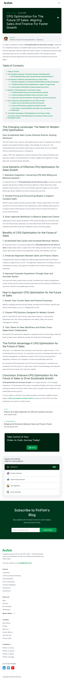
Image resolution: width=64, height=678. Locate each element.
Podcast (5, 603)
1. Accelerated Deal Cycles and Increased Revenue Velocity (29, 92)
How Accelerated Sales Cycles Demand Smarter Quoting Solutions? (32, 76)
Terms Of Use (7, 635)
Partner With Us (8, 632)
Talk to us (32, 447)
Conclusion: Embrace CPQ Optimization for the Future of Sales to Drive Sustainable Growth (30, 117)
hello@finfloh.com (25, 563)
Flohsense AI (6, 588)
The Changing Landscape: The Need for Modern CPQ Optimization (29, 74)
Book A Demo (48, 530)
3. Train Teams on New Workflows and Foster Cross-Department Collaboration (31, 109)
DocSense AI (7, 591)
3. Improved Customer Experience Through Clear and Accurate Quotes (33, 97)
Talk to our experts (15, 398)
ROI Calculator (7, 606)
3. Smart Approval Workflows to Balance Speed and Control (30, 87)
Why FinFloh (6, 623)
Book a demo (7, 613)
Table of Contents (13, 71)
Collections (6, 572)
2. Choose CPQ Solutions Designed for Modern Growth (28, 105)
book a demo (28, 398)
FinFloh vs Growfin (8, 651)
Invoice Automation (9, 582)
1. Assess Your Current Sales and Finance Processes (27, 103)
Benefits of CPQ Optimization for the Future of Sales (24, 90)
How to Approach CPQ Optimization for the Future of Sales (26, 100)
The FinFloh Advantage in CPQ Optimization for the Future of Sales (29, 113)
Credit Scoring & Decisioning (12, 575)
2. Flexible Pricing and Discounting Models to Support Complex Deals (33, 84)
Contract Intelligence (9, 585)
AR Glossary (6, 609)
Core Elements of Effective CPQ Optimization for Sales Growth (27, 79)
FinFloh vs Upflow (8, 654)
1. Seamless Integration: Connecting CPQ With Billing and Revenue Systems (35, 82)
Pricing (5, 626)
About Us (5, 629)
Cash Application (8, 579)
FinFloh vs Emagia (8, 657)
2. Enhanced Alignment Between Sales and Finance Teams (29, 95)
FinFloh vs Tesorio (8, 648)
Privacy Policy (7, 638)
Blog (4, 600)
